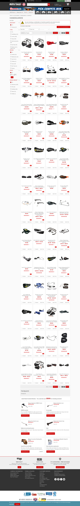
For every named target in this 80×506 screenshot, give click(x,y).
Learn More (11, 504)
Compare (24, 86)
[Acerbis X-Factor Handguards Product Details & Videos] (51, 138)
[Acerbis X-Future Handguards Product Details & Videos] (39, 84)
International (42, 486)
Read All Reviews (25, 415)
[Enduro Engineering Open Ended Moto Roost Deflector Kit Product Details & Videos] (39, 111)
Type (11, 29)
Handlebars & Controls (25, 15)
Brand (12, 50)
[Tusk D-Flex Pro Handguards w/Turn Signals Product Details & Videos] (39, 381)
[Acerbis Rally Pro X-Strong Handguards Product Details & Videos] (64, 84)
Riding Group (13, 80)
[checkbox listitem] (11, 25)
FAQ (40, 483)
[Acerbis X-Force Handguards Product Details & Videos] (26, 165)
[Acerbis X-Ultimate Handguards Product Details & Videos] (64, 58)
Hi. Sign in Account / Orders (58, 5)
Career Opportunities (14, 472)
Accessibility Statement (29, 478)
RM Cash (61, 0)
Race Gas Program (14, 476)
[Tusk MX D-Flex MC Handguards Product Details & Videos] (64, 111)
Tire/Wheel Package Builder (59, 475)
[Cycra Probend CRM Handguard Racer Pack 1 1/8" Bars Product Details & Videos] (64, 165)
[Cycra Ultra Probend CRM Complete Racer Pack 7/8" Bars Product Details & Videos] (39, 353)
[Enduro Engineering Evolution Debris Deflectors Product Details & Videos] (39, 191)
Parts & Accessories (14, 15)
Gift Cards (42, 475)
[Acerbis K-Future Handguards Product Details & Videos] (39, 138)
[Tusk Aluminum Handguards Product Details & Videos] (26, 220)
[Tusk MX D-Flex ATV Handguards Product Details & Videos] (64, 300)
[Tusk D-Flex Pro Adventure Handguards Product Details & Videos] (26, 58)
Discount (12, 22)
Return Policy (27, 476)
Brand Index (56, 472)
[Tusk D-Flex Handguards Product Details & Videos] (26, 274)
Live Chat (68, 0)
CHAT (19, 467)
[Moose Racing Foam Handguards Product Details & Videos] (64, 353)
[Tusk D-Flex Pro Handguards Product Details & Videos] (39, 58)
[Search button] (49, 4)
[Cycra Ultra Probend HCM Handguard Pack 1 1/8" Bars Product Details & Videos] (26, 111)
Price (11, 70)
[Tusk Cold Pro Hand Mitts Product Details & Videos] (26, 191)
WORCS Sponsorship (14, 475)
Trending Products (43, 484)
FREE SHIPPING (34, 0)
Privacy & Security (28, 474)
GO (12, 77)
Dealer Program (13, 474)
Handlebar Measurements (59, 474)
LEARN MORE (40, 467)
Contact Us (42, 472)
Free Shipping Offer (43, 478)
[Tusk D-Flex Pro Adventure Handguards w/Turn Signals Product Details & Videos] (51, 326)
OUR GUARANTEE (60, 467)
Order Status (42, 474)
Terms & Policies (28, 472)
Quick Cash (42, 482)
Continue (17, 504)
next (67, 32)
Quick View (30, 86)
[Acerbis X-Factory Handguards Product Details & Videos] (51, 58)
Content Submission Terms (30, 475)
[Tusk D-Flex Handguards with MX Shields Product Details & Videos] (26, 84)
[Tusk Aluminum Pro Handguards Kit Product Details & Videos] (51, 247)
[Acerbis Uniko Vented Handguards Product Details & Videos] (26, 138)
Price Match (42, 476)
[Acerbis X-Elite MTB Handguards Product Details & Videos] (64, 191)
